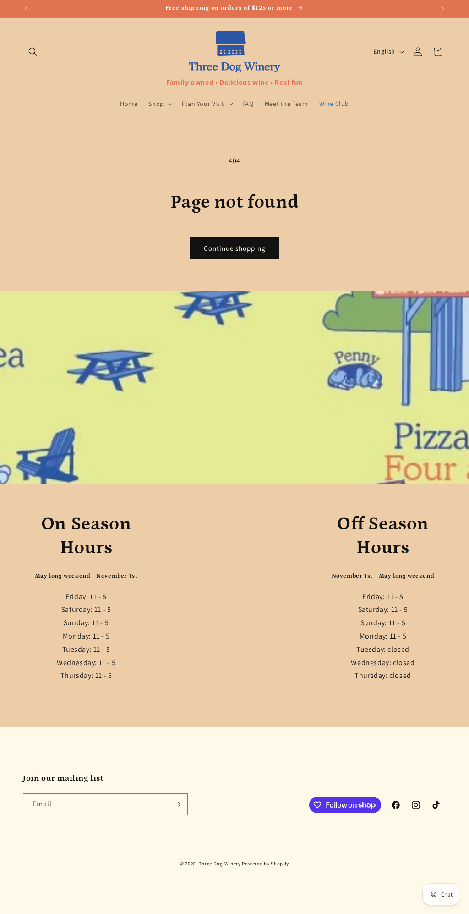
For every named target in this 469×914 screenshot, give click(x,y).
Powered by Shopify (265, 863)
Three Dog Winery (220, 863)
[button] (33, 52)
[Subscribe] (177, 804)
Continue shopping (235, 248)
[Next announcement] (443, 8)
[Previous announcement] (26, 8)
